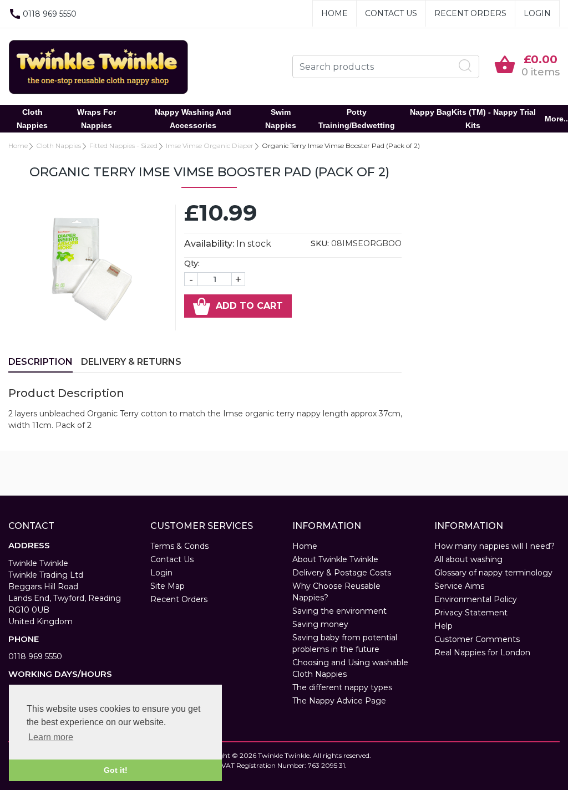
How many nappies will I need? (494, 546)
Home (334, 13)
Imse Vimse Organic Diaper (209, 145)
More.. (556, 118)
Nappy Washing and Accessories (193, 119)
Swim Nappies (280, 119)
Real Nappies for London (482, 653)
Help (443, 626)
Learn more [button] (50, 737)
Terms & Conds (179, 546)
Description (40, 361)
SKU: (320, 243)
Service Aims (459, 586)
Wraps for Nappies (96, 119)
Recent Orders (470, 13)
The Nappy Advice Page (339, 701)
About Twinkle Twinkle (335, 559)
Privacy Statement (471, 613)
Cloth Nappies (32, 119)
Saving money (320, 624)
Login (537, 13)
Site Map (167, 586)
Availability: (209, 243)
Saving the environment (339, 611)
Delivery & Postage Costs (341, 573)
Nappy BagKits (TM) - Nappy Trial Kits (473, 119)
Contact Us (391, 13)
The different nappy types (342, 687)
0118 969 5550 (35, 656)
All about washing (468, 559)
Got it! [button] (116, 770)
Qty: (192, 263)
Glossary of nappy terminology (493, 573)
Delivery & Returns (131, 361)
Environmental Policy (475, 599)
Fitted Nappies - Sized (123, 145)
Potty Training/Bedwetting (356, 119)
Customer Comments (477, 639)
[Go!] (465, 66)
